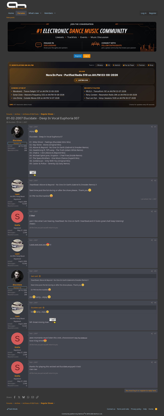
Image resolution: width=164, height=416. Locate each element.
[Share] (151, 126)
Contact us (111, 409)
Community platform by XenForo (82, 414)
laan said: (34, 276)
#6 (155, 303)
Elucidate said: (36, 307)
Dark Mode (13, 409)
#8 (155, 362)
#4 (155, 240)
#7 (155, 333)
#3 (155, 211)
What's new (34, 13)
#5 (155, 271)
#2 (155, 180)
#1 (155, 127)
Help (145, 409)
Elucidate (11, 122)
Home (11, 13)
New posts (10, 17)
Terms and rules (123, 409)
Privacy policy (136, 409)
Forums (21, 13)
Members (48, 13)
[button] (41, 13)
